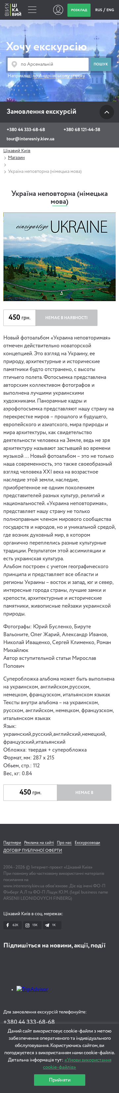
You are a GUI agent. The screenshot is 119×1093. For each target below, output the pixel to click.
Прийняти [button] (59, 1080)
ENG (110, 10)
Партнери (12, 843)
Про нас (64, 843)
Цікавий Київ (16, 151)
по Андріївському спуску (59, 76)
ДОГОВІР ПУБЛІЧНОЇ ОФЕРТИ (32, 851)
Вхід (58, 9)
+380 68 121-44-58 (81, 130)
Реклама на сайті (39, 843)
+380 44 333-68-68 (26, 130)
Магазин (16, 157)
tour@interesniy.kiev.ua (30, 139)
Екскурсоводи (87, 843)
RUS (99, 10)
